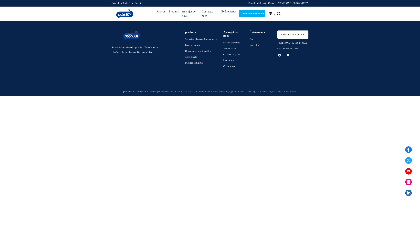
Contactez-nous (208, 13)
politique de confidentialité (135, 91)
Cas (251, 39)
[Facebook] (408, 149)
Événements (228, 11)
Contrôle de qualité (232, 54)
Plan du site (228, 60)
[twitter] (408, 160)
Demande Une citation (252, 13)
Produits (174, 11)
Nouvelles (254, 45)
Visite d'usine (229, 48)
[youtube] (408, 171)
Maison (161, 11)
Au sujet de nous (189, 13)
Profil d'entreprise (231, 42)
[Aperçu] (125, 14)
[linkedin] (408, 193)
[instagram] (408, 182)
